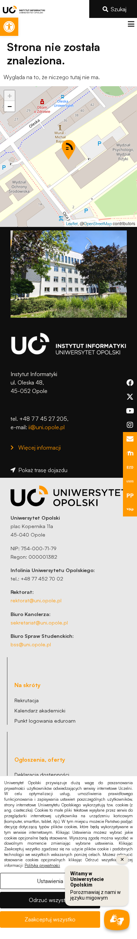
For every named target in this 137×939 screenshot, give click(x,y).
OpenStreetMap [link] (98, 223)
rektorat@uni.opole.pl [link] (36, 600)
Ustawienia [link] (50, 880)
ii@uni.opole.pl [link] (46, 427)
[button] (131, 24)
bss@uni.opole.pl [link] (31, 644)
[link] (9, 27)
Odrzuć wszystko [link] (50, 899)
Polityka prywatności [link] (42, 865)
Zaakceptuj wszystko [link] (50, 919)
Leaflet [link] (72, 223)
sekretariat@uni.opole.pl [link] (39, 622)
